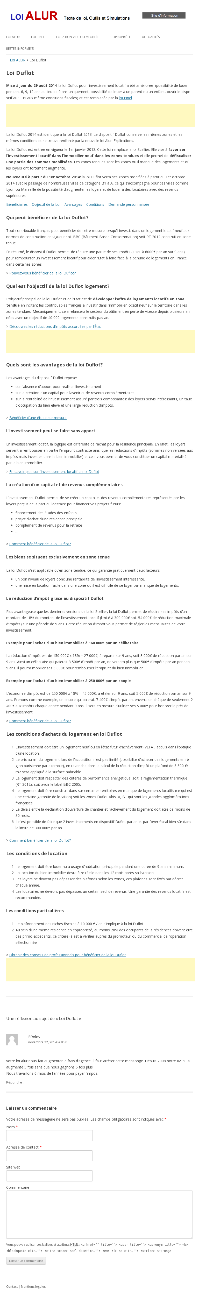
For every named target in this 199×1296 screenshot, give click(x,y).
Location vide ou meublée (77, 37)
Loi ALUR (13, 37)
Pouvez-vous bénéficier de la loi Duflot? (42, 273)
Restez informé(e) (20, 48)
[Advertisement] (100, 115)
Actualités (151, 37)
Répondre (14, 1082)
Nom (12, 1126)
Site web (13, 1167)
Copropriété (120, 37)
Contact (12, 1286)
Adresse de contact (24, 1147)
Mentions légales (33, 1286)
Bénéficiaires (17, 204)
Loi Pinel (38, 37)
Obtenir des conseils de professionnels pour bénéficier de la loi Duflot (67, 954)
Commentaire (17, 1187)
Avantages (73, 204)
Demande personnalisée (128, 204)
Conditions (95, 204)
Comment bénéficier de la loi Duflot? (40, 543)
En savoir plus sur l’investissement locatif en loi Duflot (54, 471)
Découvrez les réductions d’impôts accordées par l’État (55, 326)
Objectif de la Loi (46, 204)
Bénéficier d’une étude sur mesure (38, 417)
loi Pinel (125, 97)
